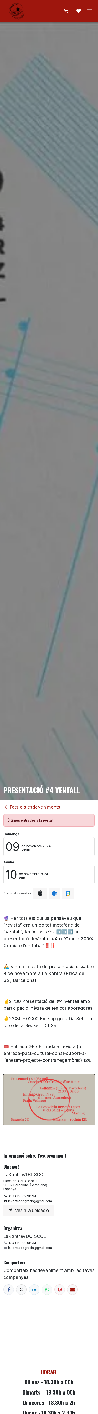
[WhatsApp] (47, 1289)
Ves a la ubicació (31, 1210)
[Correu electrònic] (72, 1289)
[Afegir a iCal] (40, 893)
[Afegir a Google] (68, 893)
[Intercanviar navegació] (89, 10)
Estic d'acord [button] (78, 1405)
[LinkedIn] (34, 1289)
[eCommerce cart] (65, 10)
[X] (21, 1289)
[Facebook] (8, 1289)
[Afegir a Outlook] (54, 893)
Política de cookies (43, 1390)
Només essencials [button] (42, 1405)
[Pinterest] (59, 1289)
